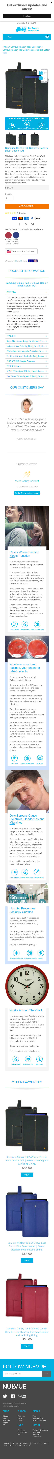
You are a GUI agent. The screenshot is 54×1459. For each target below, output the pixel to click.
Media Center (38, 1418)
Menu (10, 37)
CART (45, 1444)
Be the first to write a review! (27, 493)
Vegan (5, 1423)
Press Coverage (39, 1420)
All (4, 1425)
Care (20, 1418)
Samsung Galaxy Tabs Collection (26, 46)
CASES (15, 1444)
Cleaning (21, 1416)
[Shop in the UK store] (35, 261)
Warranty (36, 1432)
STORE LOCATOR (22, 1446)
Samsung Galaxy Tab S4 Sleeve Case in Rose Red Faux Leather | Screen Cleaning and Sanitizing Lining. (27, 1332)
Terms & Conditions (37, 1435)
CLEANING (24, 1444)
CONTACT (36, 1444)
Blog (34, 1416)
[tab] (27, 292)
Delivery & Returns (40, 1430)
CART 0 (33, 23)
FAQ (19, 1434)
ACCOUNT (8, 1446)
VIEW (27, 1175)
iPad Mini (6, 1420)
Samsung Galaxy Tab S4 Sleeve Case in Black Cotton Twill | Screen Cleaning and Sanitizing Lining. (27, 1160)
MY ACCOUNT (22, 23)
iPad (4, 1418)
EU (16, 261)
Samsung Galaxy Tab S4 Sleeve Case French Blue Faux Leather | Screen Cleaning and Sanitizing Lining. (27, 1246)
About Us (21, 1430)
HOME (6, 46)
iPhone (5, 1416)
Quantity (8, 194)
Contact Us (22, 1432)
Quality (20, 1420)
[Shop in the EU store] (30, 261)
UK (21, 261)
